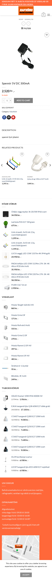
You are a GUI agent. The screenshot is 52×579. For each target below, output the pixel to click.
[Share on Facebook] (4, 117)
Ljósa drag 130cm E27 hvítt (37, 179)
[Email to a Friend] (9, 117)
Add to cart (23, 100)
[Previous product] (28, 23)
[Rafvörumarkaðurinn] (26, 10)
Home (21, 19)
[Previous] (2, 170)
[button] (43, 15)
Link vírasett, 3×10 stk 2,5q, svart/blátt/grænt (12, 180)
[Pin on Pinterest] (13, 117)
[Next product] (23, 23)
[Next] (49, 170)
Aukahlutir (29, 19)
